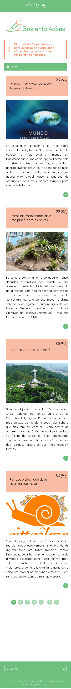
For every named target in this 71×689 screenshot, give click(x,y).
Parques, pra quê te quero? (29, 350)
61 (50, 602)
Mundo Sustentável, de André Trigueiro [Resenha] (31, 86)
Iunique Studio (38, 684)
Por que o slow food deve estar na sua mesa (28, 481)
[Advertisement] (35, 634)
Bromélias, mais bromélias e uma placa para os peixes (30, 218)
